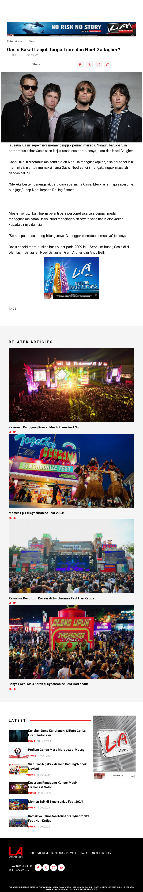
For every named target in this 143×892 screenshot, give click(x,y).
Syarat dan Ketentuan (95, 853)
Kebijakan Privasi (63, 853)
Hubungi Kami (40, 853)
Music (32, 41)
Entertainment (16, 41)
